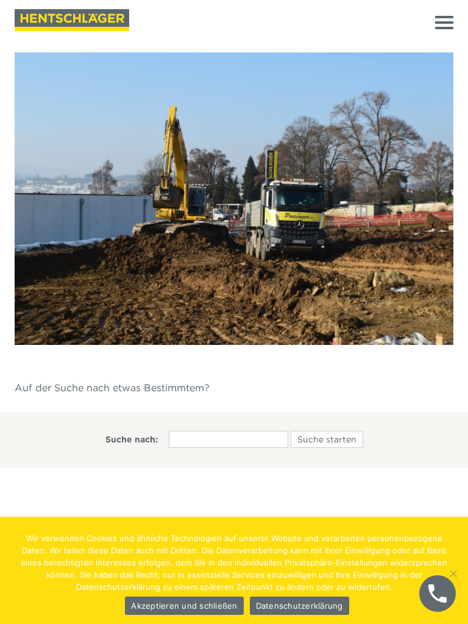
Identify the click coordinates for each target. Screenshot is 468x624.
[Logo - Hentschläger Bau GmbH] (72, 20)
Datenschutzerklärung (299, 606)
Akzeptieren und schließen (184, 606)
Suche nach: (131, 439)
